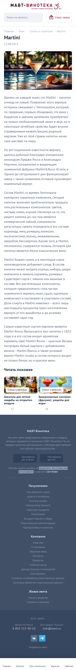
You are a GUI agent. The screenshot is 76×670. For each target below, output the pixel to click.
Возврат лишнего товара (38, 518)
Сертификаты (38, 573)
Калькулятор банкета (38, 505)
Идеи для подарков (38, 510)
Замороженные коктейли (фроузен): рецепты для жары (55, 400)
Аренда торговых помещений (38, 569)
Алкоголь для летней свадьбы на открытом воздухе (18, 400)
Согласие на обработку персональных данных (38, 578)
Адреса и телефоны (38, 496)
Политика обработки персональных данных (38, 582)
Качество (38, 542)
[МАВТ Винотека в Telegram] (42, 638)
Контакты (38, 556)
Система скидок (38, 501)
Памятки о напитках (38, 602)
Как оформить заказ (38, 492)
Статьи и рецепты (38, 597)
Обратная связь (38, 551)
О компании (38, 547)
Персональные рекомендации (38, 523)
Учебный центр (38, 565)
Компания (38, 536)
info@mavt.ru (52, 628)
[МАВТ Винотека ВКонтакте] (34, 638)
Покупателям (38, 486)
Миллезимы (38, 514)
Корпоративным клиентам (38, 527)
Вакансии (38, 560)
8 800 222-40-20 (24, 628)
